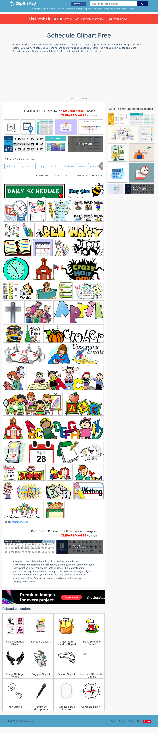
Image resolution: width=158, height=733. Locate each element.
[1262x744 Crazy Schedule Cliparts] (82, 270)
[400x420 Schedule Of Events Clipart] (92, 453)
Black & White (48, 8)
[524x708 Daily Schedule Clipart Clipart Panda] (10, 292)
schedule (11, 166)
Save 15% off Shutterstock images (131, 108)
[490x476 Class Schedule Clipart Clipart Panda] (16, 270)
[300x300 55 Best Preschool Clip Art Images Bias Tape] (11, 231)
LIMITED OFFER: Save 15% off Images (59, 111)
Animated (70, 8)
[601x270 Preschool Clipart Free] (32, 405)
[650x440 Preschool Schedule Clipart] (84, 405)
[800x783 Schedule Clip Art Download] (41, 453)
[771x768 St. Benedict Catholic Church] (59, 212)
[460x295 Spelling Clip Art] (89, 473)
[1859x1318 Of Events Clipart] (88, 355)
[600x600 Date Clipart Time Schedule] (15, 212)
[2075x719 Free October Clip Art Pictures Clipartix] (74, 335)
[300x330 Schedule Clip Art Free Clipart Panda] (67, 453)
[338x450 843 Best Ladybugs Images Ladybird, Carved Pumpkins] (28, 231)
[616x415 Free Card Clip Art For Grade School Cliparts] (89, 292)
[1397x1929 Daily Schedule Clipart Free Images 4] (27, 292)
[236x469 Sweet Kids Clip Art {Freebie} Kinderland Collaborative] (8, 492)
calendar (95, 166)
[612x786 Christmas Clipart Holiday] (61, 248)
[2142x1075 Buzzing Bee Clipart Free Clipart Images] (86, 192)
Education (98, 8)
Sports (88, 8)
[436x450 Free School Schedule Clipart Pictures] (54, 511)
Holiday (80, 8)
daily (41, 166)
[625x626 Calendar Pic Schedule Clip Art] (42, 248)
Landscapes (120, 8)
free (25, 521)
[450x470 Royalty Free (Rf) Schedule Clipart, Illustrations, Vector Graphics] (15, 453)
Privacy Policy (118, 721)
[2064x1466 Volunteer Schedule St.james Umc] (29, 492)
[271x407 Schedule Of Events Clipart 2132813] (37, 212)
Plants (131, 8)
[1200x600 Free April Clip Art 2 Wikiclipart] (79, 313)
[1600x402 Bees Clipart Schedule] (70, 231)
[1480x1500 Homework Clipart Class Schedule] (59, 355)
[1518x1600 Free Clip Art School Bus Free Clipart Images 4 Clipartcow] (13, 335)
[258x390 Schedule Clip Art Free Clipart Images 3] (9, 473)
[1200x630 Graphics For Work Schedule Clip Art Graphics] (24, 355)
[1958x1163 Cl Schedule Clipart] (87, 248)
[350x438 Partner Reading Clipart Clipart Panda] (14, 379)
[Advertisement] (77, 76)
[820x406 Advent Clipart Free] (23, 511)
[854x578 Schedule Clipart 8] (31, 474)
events (53, 166)
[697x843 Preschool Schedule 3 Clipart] (13, 429)
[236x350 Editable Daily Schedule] (65, 292)
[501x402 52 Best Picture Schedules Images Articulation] (88, 212)
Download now (118, 18)
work (82, 166)
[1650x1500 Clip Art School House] (45, 270)
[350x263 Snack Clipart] (59, 473)
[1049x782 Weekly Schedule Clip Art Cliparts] (58, 492)
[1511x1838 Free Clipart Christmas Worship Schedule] (33, 335)
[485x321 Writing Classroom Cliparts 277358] (89, 492)
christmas (68, 166)
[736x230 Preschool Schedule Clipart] (64, 429)
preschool (28, 166)
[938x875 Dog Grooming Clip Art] (46, 292)
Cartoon (60, 8)
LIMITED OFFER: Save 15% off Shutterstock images (62, 531)
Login (66, 3)
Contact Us (134, 721)
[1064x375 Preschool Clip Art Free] (65, 379)
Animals (36, 8)
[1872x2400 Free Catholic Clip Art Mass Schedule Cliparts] (13, 313)
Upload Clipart (79, 3)
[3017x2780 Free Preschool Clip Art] (38, 313)
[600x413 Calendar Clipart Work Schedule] (17, 248)
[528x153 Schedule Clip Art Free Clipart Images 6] (34, 192)
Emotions (108, 8)
